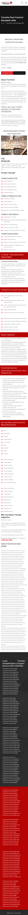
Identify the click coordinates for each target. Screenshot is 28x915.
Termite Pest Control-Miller (9, 884)
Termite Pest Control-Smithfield (10, 811)
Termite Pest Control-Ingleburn (10, 716)
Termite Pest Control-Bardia (9, 826)
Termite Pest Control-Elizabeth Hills (11, 857)
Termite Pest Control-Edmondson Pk (12, 855)
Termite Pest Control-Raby (9, 731)
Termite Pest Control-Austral (10, 823)
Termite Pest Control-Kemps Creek (11, 873)
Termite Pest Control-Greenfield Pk (11, 864)
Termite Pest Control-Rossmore (10, 893)
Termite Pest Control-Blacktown (10, 672)
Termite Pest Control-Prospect (10, 775)
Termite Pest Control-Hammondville (11, 800)
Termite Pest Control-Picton (9, 723)
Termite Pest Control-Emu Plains (11, 780)
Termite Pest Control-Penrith (10, 670)
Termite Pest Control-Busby (9, 832)
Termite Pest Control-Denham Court (11, 813)
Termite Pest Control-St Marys (10, 769)
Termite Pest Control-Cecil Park (10, 844)
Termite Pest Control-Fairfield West (11, 860)
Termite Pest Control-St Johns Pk (11, 897)
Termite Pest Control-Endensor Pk (11, 853)
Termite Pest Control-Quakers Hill (11, 771)
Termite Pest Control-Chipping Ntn (11, 851)
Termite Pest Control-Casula (10, 791)
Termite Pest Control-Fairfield (10, 797)
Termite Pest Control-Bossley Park (11, 830)
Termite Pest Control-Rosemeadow (11, 740)
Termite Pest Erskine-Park (9, 757)
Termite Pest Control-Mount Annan (11, 744)
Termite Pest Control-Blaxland (10, 782)
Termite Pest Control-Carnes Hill (11, 841)
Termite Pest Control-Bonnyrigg (10, 790)
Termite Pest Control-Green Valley (11, 862)
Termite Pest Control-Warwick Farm (11, 901)
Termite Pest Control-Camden (10, 668)
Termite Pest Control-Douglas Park (11, 745)
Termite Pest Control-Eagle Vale (10, 707)
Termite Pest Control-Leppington (11, 881)
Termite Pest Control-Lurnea (10, 883)
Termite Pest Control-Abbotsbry (10, 819)
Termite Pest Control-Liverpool (10, 683)
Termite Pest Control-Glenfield (10, 712)
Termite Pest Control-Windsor (10, 694)
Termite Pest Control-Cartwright (10, 843)
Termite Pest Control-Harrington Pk (11, 714)
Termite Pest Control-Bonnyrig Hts (11, 828)
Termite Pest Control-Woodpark (10, 906)
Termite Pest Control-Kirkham (10, 719)
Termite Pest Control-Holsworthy (11, 804)
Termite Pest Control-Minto (9, 733)
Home (2, 23)
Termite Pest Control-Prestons (10, 809)
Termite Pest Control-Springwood (11, 764)
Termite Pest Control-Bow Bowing (11, 703)
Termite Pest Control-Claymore (10, 705)
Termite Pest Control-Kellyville (10, 762)
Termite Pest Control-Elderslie (10, 735)
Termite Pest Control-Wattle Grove (11, 815)
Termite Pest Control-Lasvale (10, 875)
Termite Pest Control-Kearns (10, 718)
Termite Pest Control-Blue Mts (10, 676)
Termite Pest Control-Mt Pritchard (11, 888)
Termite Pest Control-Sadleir (10, 895)
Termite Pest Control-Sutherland (10, 686)
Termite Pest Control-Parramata (10, 677)
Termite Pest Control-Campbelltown (11, 685)
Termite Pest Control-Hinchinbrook (11, 867)
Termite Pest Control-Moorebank (11, 808)
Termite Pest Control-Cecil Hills (10, 795)
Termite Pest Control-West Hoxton (11, 902)
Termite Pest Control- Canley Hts (11, 837)
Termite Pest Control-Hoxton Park (11, 802)
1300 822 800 (16, 257)
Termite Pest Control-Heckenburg (11, 866)
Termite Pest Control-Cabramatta (11, 834)
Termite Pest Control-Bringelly (10, 793)
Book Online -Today (7, 73)
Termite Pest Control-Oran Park (10, 738)
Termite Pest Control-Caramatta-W (11, 835)
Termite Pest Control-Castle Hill (10, 688)
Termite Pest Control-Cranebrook (11, 766)
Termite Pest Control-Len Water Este (12, 876)
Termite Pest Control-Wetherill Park (11, 904)
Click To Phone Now (19, 73)
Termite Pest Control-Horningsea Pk (11, 871)
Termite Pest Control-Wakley (10, 899)
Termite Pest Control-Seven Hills (11, 760)
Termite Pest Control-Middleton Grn (11, 886)
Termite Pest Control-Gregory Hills (11, 747)
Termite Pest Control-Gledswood (11, 710)
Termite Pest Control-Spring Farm (11, 742)
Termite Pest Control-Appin (9, 700)
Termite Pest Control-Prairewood (11, 892)
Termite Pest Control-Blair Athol (10, 701)
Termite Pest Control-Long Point (11, 806)
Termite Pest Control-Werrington (11, 773)
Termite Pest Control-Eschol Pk (10, 709)
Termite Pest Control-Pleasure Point (11, 890)
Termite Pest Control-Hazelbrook (11, 759)
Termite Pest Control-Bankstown (11, 674)
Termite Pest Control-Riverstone (10, 768)
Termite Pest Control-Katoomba (10, 690)
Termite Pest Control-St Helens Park (11, 751)
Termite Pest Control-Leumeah (10, 721)
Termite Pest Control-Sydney (10, 681)
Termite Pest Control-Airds (9, 698)
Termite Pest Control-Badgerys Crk (11, 825)
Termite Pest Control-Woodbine (10, 753)
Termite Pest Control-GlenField (10, 799)
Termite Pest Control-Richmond (10, 692)
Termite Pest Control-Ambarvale (10, 727)
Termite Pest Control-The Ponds (11, 777)
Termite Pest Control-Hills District (11, 679)
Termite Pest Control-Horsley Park (11, 869)
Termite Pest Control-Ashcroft (10, 821)
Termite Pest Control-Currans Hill (11, 749)
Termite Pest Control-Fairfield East (11, 858)
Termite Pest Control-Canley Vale (11, 839)
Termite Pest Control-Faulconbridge (11, 778)
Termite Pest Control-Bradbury (10, 729)
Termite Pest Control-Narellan (10, 736)
